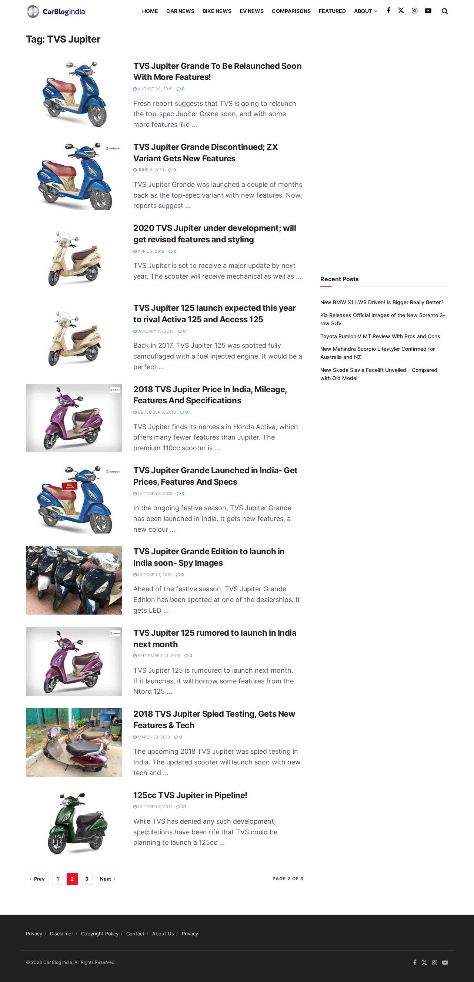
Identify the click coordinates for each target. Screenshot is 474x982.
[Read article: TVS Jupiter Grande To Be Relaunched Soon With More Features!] (74, 94)
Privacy (34, 933)
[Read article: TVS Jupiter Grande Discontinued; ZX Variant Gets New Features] (74, 175)
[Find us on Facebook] (388, 11)
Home (150, 11)
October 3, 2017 (154, 806)
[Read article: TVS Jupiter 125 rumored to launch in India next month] (74, 661)
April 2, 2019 (150, 251)
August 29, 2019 (155, 88)
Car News (180, 11)
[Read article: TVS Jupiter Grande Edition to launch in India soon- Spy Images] (74, 580)
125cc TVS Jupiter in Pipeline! (190, 795)
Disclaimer (61, 933)
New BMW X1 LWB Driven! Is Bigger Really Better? (381, 302)
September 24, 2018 (158, 655)
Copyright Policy (99, 933)
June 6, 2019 (150, 169)
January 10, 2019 (155, 331)
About (363, 11)
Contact (135, 933)
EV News (252, 11)
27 (183, 806)
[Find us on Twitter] (401, 10)
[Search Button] (445, 11)
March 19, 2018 (153, 737)
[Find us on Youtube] (428, 11)
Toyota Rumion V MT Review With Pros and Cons (380, 336)
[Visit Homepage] (55, 11)
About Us (163, 933)
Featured (332, 11)
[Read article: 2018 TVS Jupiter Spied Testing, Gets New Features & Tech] (74, 742)
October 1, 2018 (154, 574)
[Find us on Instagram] (414, 11)
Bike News (217, 11)
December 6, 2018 (156, 412)
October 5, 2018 (155, 493)
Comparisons (291, 11)
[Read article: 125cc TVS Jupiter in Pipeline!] (74, 824)
